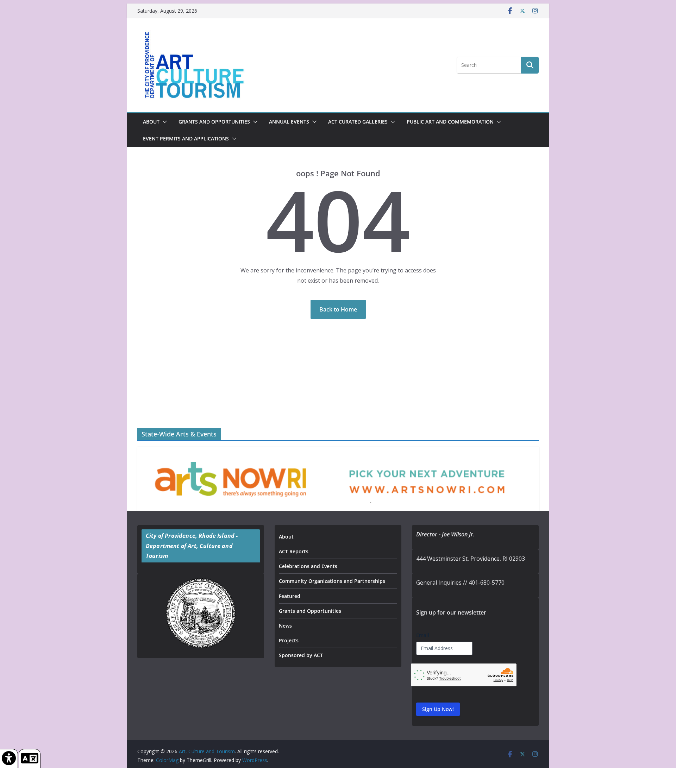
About (151, 121)
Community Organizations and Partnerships (332, 581)
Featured (289, 596)
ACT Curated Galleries (358, 121)
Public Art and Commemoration (450, 121)
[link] (9, 758)
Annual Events (289, 121)
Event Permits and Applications (186, 138)
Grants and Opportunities (310, 611)
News (285, 625)
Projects (289, 640)
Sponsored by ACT (301, 655)
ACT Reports (293, 551)
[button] (163, 122)
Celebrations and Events (308, 566)
